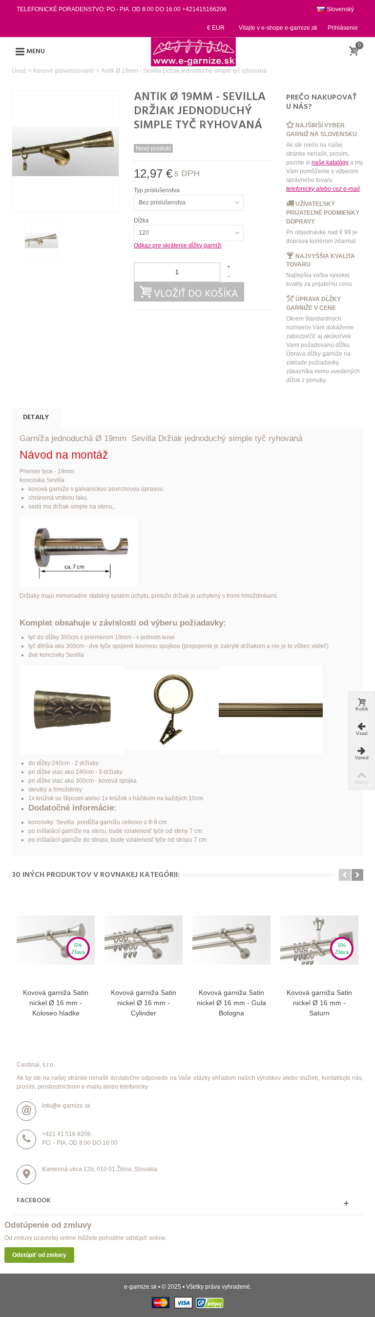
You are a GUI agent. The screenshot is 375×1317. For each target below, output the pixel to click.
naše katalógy (330, 162)
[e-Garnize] (193, 51)
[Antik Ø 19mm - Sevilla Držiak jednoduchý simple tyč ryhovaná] (41, 240)
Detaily (36, 417)
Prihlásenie (343, 27)
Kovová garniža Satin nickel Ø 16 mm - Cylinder (143, 1003)
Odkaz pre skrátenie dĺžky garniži (178, 245)
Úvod (19, 70)
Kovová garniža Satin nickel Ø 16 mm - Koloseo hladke (55, 1003)
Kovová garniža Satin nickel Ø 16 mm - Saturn (319, 1003)
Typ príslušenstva (157, 190)
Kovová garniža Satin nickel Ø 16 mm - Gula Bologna (231, 1003)
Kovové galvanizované (63, 70)
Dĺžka (142, 220)
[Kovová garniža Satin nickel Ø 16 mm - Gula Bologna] (231, 939)
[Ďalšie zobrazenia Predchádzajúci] (16, 241)
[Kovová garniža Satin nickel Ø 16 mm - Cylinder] (143, 939)
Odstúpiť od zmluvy (39, 1255)
